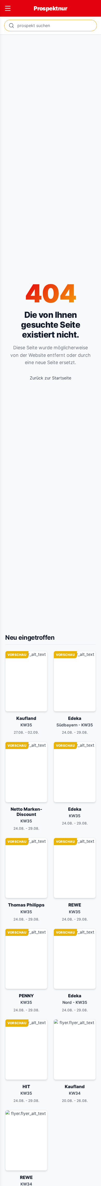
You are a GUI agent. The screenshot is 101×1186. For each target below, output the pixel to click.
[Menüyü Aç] (7, 8)
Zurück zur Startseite (50, 377)
